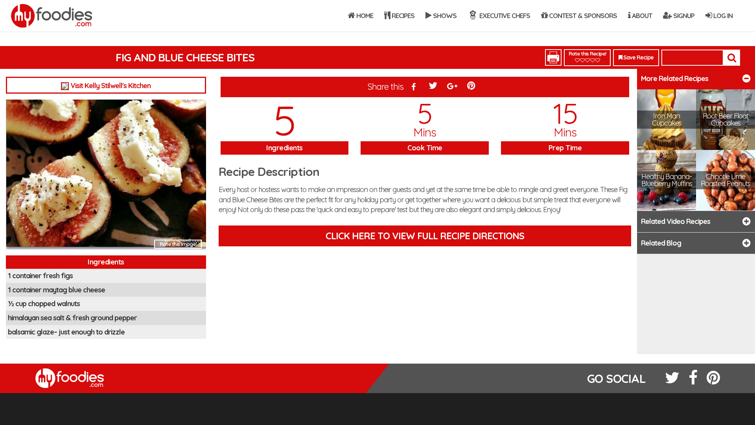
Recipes (402, 15)
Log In (722, 15)
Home (364, 15)
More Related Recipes (674, 78)
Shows (444, 15)
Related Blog (661, 243)
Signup (683, 15)
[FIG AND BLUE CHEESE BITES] (106, 176)
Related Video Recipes (675, 221)
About (641, 15)
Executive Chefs (504, 15)
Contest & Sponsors (582, 15)
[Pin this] (472, 87)
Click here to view (425, 236)
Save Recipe (638, 57)
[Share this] (414, 87)
